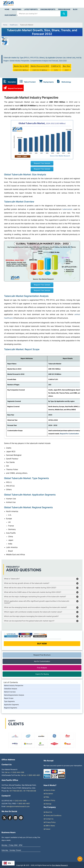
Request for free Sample (42, 23)
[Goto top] (80, 859)
